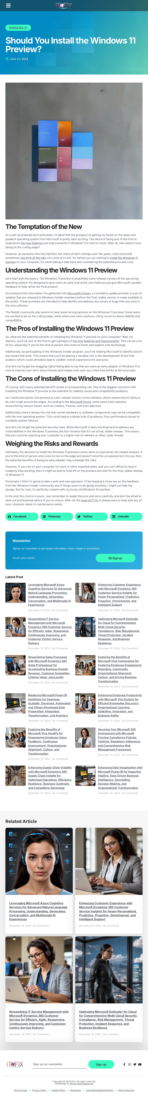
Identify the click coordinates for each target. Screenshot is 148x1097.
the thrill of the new (33, 258)
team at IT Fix (89, 500)
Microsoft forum (80, 402)
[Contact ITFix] (124, 1064)
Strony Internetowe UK (81, 1083)
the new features (32, 243)
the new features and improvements (96, 341)
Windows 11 (18, 27)
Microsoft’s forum (79, 293)
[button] (8, 5)
